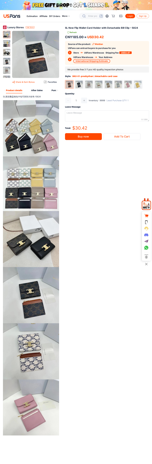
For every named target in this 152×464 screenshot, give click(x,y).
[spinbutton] (76, 100)
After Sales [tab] (37, 90)
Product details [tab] (14, 90)
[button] (66, 16)
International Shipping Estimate (92, 61)
